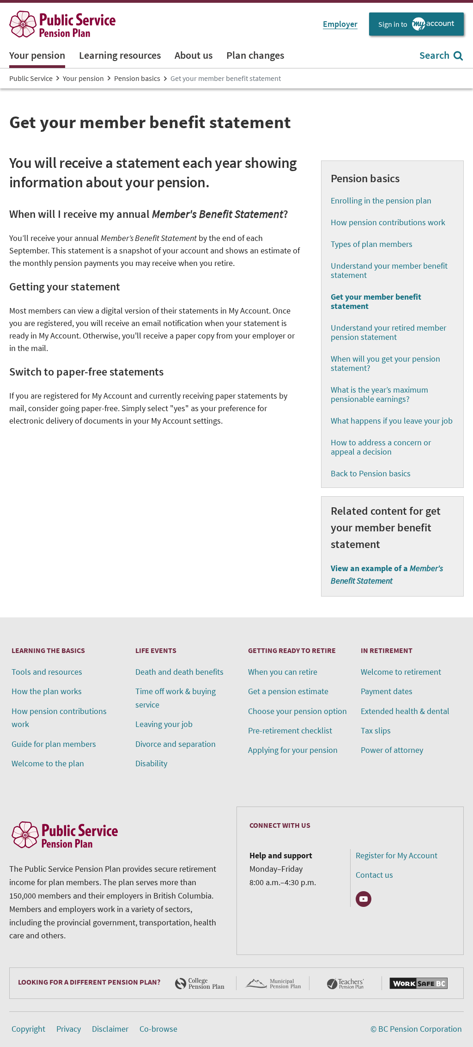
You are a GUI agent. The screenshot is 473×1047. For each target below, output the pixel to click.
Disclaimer (110, 1028)
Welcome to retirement (401, 671)
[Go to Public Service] (62, 24)
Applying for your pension (293, 750)
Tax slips (376, 730)
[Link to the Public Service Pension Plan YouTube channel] (363, 899)
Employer (340, 23)
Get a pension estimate (288, 691)
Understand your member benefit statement (389, 270)
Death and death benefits (179, 671)
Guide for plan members (54, 744)
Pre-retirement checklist (290, 730)
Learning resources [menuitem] (120, 55)
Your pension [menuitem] (37, 55)
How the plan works (47, 691)
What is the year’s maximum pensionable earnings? (379, 394)
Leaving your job (164, 724)
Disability (151, 763)
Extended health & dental (405, 711)
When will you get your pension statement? (385, 363)
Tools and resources (47, 671)
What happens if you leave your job (392, 420)
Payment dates (386, 691)
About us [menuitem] (193, 55)
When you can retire (282, 671)
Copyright (28, 1028)
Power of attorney (392, 750)
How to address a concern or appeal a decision (381, 447)
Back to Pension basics (371, 473)
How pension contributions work (388, 222)
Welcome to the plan (48, 763)
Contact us (374, 874)
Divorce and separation (175, 744)
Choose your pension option (297, 711)
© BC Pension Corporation (416, 1028)
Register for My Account (396, 855)
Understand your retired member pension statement (388, 332)
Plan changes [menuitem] (255, 55)
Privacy (68, 1028)
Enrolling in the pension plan (381, 200)
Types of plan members (371, 244)
